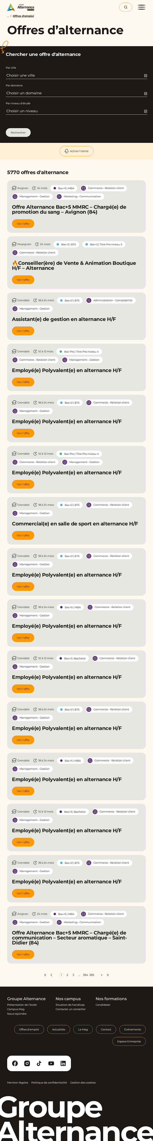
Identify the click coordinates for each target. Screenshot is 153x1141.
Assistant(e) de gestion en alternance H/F (64, 319)
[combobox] (76, 75)
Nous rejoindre (16, 1013)
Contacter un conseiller (71, 1009)
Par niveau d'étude (18, 103)
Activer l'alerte (79, 151)
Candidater (103, 1004)
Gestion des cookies (83, 1082)
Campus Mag (16, 1009)
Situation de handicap (70, 1004)
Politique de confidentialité (49, 1082)
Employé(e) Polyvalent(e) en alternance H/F (67, 370)
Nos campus (68, 999)
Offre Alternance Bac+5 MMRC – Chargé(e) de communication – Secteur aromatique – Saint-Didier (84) (69, 938)
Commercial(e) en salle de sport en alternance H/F (75, 524)
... (8, 16)
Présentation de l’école (22, 1004)
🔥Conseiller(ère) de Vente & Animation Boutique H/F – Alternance (74, 265)
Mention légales (17, 1082)
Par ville (11, 67)
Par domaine (14, 85)
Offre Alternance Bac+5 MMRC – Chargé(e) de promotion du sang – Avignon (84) (69, 209)
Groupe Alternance (26, 999)
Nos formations (111, 999)
